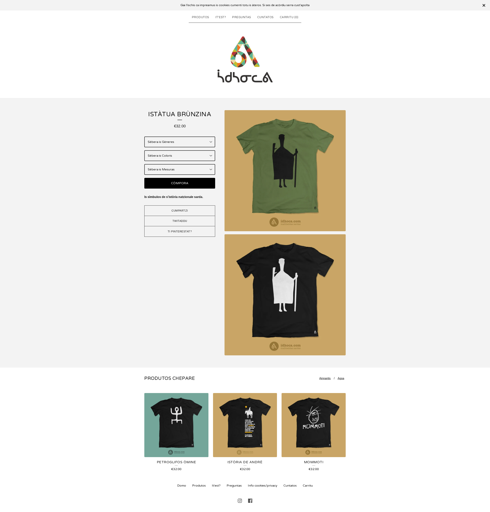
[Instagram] (240, 500)
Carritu (308, 486)
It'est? (220, 17)
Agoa (341, 378)
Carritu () (289, 17)
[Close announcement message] (484, 5)
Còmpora (180, 183)
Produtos (200, 17)
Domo (181, 486)
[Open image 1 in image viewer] (285, 170)
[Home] (245, 59)
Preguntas (241, 17)
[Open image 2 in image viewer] (285, 294)
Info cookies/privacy (262, 486)
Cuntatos (265, 17)
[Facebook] (250, 500)
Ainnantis (325, 378)
